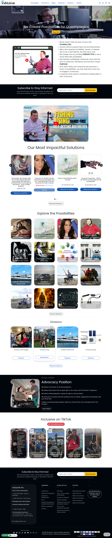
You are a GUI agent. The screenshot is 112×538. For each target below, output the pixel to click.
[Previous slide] (10, 443)
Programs (68, 358)
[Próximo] (22, 173)
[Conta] (102, 3)
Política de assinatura (78, 495)
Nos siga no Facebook (63, 497)
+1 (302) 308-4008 (17, 493)
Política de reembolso (78, 498)
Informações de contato (78, 491)
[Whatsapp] (30, 532)
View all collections (56, 314)
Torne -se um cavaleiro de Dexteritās (63, 494)
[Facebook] (14, 532)
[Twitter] (16, 532)
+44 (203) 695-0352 (18, 514)
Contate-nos (44, 491)
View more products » (56, 203)
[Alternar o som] (25, 430)
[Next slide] (101, 165)
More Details (47, 408)
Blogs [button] (53, 3)
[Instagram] (19, 532)
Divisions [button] (70, 3)
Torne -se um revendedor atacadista (63, 507)
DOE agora (60, 491)
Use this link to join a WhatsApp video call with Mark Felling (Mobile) (94, 494)
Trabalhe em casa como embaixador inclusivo (63, 503)
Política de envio (76, 493)
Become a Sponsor (56, 366)
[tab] (54, 199)
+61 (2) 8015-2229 (17, 515)
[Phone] (36, 532)
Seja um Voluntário (62, 499)
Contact (78, 3)
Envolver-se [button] (45, 3)
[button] (99, 3)
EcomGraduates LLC (64, 534)
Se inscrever (91, 90)
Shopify (51, 534)
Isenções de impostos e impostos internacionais (47, 503)
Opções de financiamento (45, 496)
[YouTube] (27, 532)
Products (21, 358)
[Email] (33, 532)
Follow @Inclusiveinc (57, 424)
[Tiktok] (22, 532)
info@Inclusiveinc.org (20, 521)
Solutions (91, 358)
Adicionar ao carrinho (21, 193)
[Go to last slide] (10, 165)
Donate (56, 32)
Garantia (43, 508)
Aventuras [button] (61, 3)
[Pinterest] (25, 532)
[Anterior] (20, 173)
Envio (42, 499)
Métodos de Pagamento (47, 493)
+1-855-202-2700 (17, 498)
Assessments (44, 357)
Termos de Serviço (77, 500)
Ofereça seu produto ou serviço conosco (63, 511)
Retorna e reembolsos (47, 506)
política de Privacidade (78, 503)
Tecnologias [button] (34, 3)
